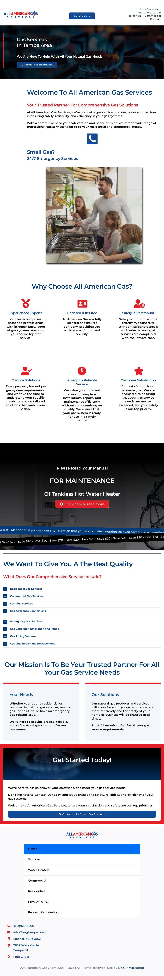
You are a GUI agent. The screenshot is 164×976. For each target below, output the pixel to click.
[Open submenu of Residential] (143, 16)
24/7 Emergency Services (52, 158)
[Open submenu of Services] (159, 9)
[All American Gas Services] (20, 11)
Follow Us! (21, 957)
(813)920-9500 (23, 926)
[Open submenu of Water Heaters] (159, 12)
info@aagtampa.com (29, 932)
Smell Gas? (41, 152)
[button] (82, 589)
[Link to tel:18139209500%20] (92, 139)
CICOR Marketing (131, 968)
